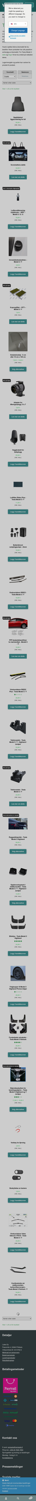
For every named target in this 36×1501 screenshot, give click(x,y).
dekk (4, 55)
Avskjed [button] (5, 1491)
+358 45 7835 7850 (16, 1450)
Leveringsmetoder (8, 1358)
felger (10, 55)
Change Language (18, 30)
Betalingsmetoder (8, 1355)
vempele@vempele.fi (15, 1447)
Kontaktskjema (7, 1458)
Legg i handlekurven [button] (18, 131)
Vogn (28, 1497)
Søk (18, 1498)
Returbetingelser (8, 1360)
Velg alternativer (18, 369)
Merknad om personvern (11, 1352)
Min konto (6, 1498)
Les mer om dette (12, 1488)
